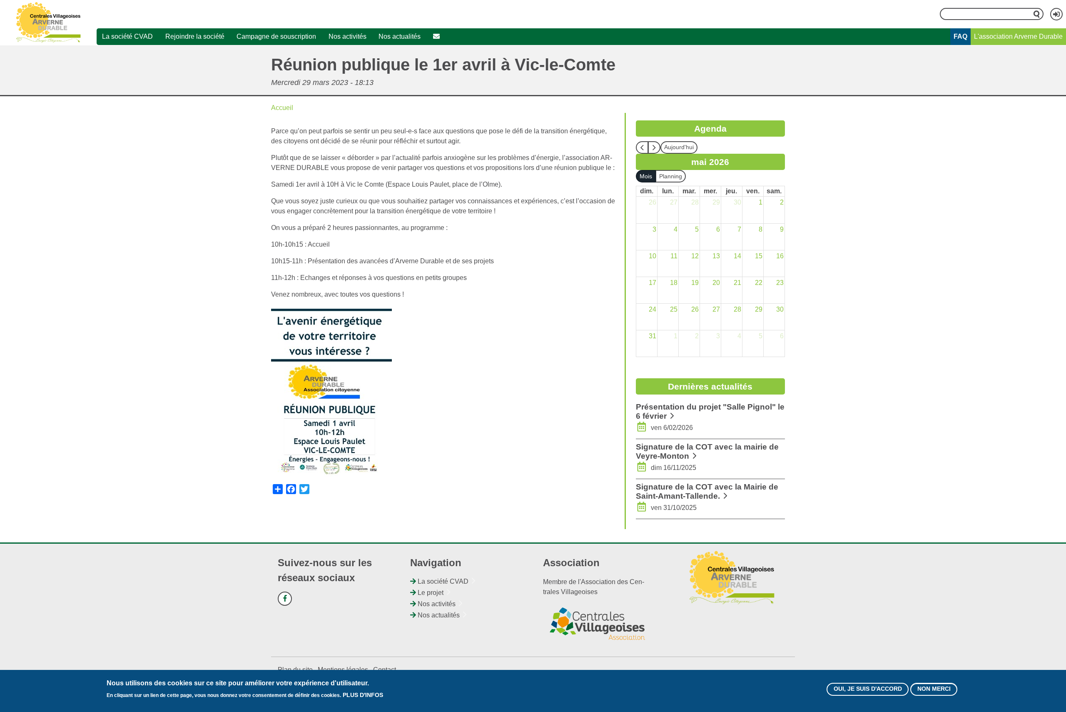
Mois (646, 176)
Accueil (282, 107)
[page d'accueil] (48, 22)
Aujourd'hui (679, 147)
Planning (670, 176)
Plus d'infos (363, 695)
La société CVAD (127, 36)
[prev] (642, 147)
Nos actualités (400, 36)
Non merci (934, 689)
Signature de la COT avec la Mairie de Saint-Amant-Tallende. (707, 491)
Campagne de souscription (276, 36)
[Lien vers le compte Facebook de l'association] (285, 599)
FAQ (960, 36)
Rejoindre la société (194, 36)
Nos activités (347, 36)
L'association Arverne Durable (1018, 36)
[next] (654, 147)
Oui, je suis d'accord (868, 689)
